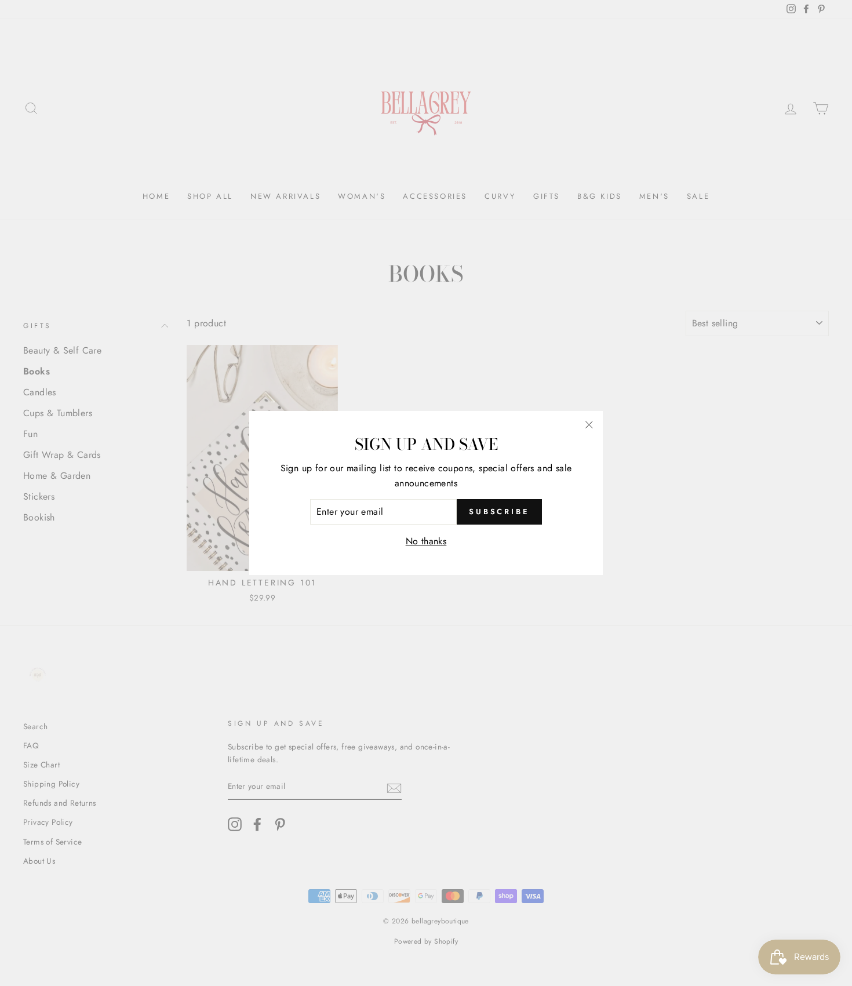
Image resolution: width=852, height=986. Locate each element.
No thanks (426, 541)
